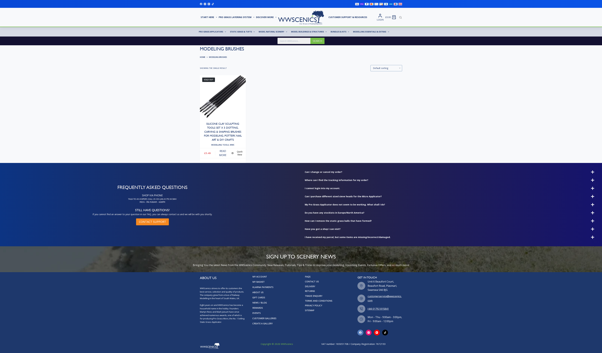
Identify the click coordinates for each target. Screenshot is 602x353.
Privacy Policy (313, 305)
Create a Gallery (262, 323)
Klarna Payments (262, 287)
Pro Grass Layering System (235, 17)
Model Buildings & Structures (307, 31)
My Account (259, 276)
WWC (232, 145)
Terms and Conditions (318, 300)
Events (256, 313)
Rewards (257, 307)
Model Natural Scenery (271, 31)
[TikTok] (213, 4)
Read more (222, 153)
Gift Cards (258, 297)
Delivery (310, 286)
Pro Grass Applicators (211, 31)
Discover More (265, 17)
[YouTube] (209, 4)
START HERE (207, 17)
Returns (310, 291)
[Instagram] (205, 4)
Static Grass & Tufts (241, 31)
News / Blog (259, 302)
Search (317, 41)
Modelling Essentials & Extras (369, 31)
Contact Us (312, 281)
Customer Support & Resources (347, 17)
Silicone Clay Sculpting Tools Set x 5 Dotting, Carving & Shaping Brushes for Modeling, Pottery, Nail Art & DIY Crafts (223, 131)
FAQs (308, 276)
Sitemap (309, 310)
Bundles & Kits (338, 31)
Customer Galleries (264, 318)
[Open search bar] (400, 17)
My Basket (258, 281)
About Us (258, 292)
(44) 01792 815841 (378, 309)
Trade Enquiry (313, 296)
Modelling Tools (220, 145)
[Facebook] (201, 4)
